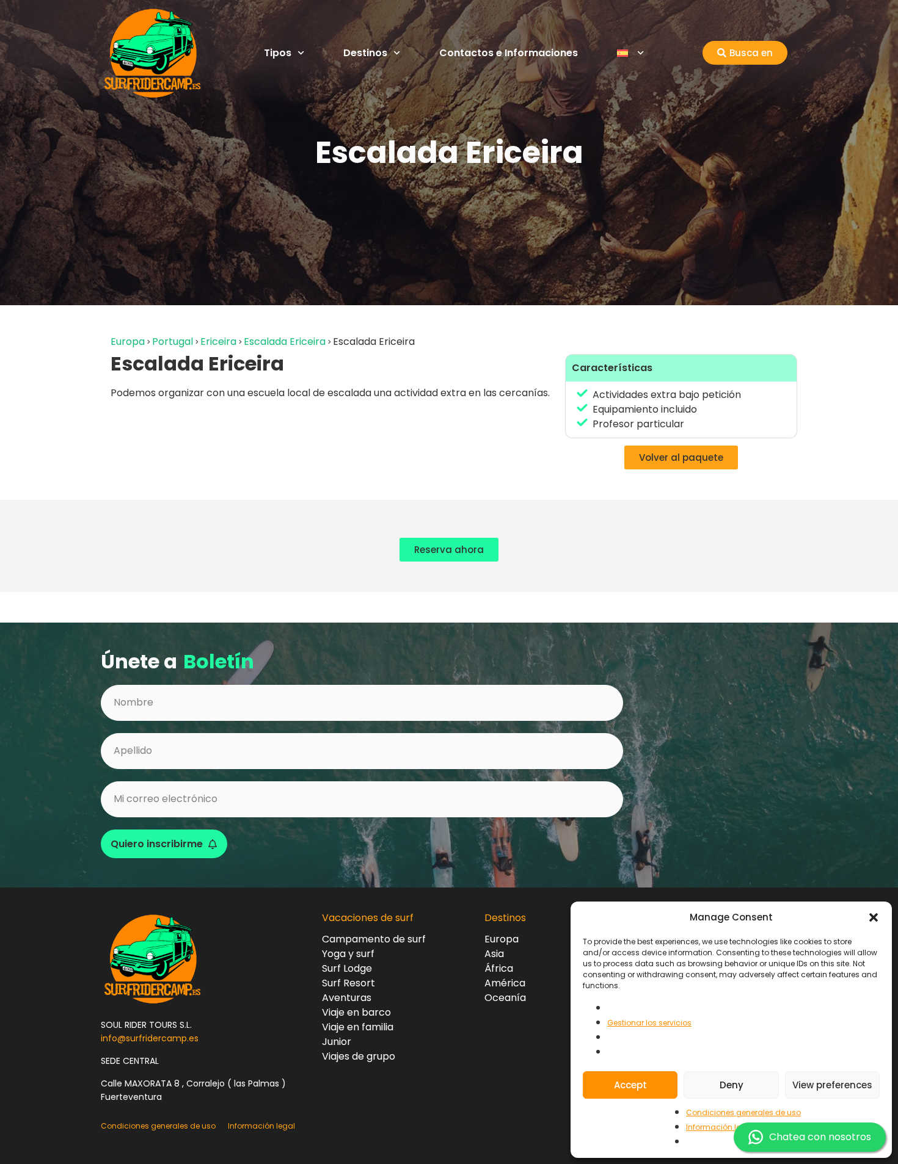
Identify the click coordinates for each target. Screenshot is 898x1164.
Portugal (172, 341)
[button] (873, 917)
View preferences (832, 1085)
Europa (128, 341)
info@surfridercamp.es (150, 1038)
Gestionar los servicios (649, 1023)
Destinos (365, 53)
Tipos (277, 53)
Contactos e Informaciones (508, 53)
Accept (630, 1085)
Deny (731, 1085)
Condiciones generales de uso (743, 1112)
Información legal (719, 1127)
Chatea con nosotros (820, 1137)
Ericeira (218, 341)
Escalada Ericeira (285, 341)
